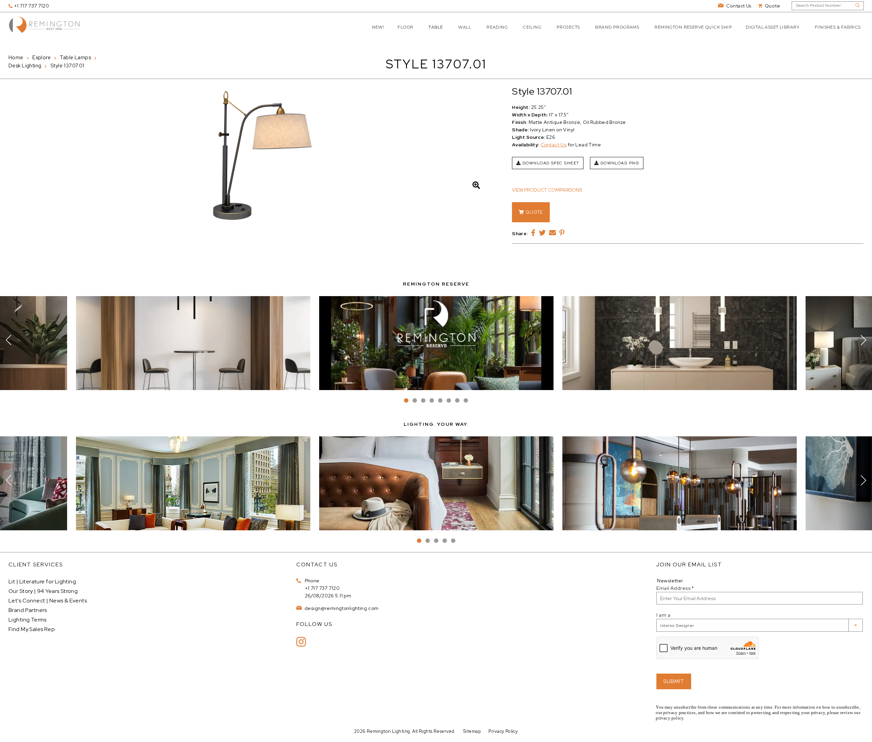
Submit (673, 681)
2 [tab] (414, 400)
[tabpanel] (436, 343)
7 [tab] (457, 400)
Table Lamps (75, 57)
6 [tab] (449, 400)
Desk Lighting (25, 65)
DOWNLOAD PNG (619, 163)
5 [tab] (440, 400)
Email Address (675, 588)
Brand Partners (28, 610)
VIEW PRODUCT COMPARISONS (547, 190)
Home (16, 57)
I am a (663, 615)
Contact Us (553, 145)
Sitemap (472, 731)
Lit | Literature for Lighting (42, 581)
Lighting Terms (28, 619)
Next (863, 340)
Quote (533, 212)
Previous (8, 340)
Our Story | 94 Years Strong (43, 591)
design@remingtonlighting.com (341, 608)
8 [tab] (466, 400)
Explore (41, 57)
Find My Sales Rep (32, 629)
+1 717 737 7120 (322, 588)
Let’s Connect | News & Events (48, 600)
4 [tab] (432, 400)
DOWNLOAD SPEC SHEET (550, 163)
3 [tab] (423, 400)
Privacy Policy (503, 731)
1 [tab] (406, 400)
